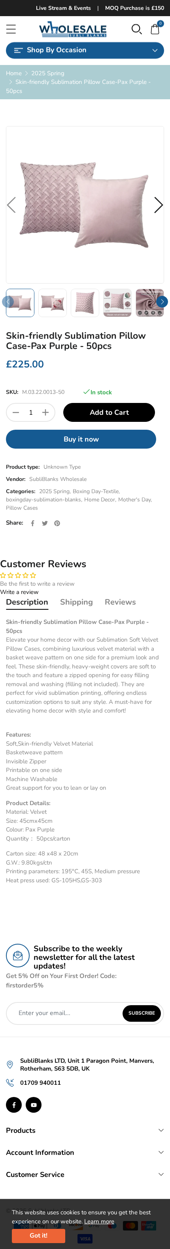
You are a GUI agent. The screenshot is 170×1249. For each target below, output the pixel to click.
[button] (137, 29)
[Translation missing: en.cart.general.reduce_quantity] (16, 412)
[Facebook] (14, 1105)
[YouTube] (34, 1105)
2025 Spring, (55, 491)
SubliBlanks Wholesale (58, 479)
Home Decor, (100, 499)
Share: (14, 523)
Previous (8, 302)
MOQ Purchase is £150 (134, 8)
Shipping (76, 602)
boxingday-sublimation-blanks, (44, 499)
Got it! (38, 1235)
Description (27, 602)
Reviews (120, 602)
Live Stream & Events (63, 8)
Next (162, 302)
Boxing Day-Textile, (96, 491)
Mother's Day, (135, 499)
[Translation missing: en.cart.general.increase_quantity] (45, 412)
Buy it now (81, 439)
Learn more (99, 1221)
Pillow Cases (22, 508)
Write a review (19, 592)
